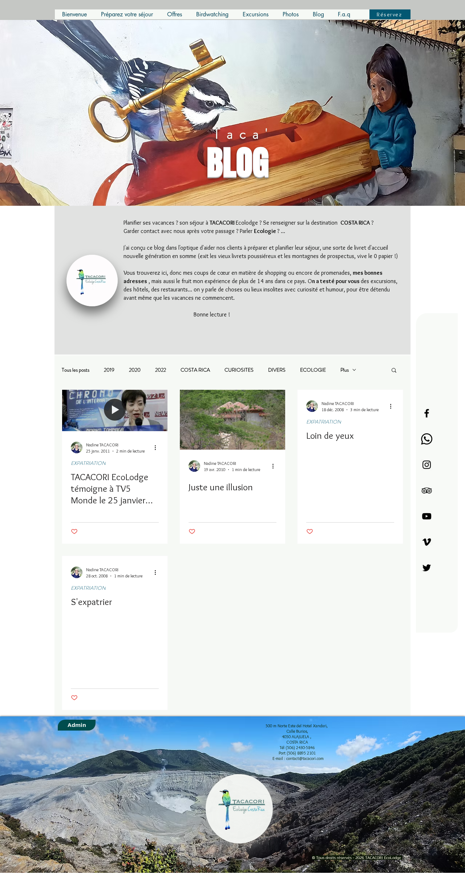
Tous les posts (75, 370)
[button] (394, 371)
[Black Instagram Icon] (426, 464)
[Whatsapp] (426, 439)
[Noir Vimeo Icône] (426, 542)
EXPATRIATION (88, 463)
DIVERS (277, 370)
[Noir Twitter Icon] (426, 567)
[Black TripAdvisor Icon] (426, 490)
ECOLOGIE (313, 370)
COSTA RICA (195, 370)
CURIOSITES (239, 370)
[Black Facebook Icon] (426, 413)
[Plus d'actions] (157, 447)
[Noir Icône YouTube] (426, 516)
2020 (135, 370)
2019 (109, 370)
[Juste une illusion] (232, 420)
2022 (160, 370)
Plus (344, 370)
